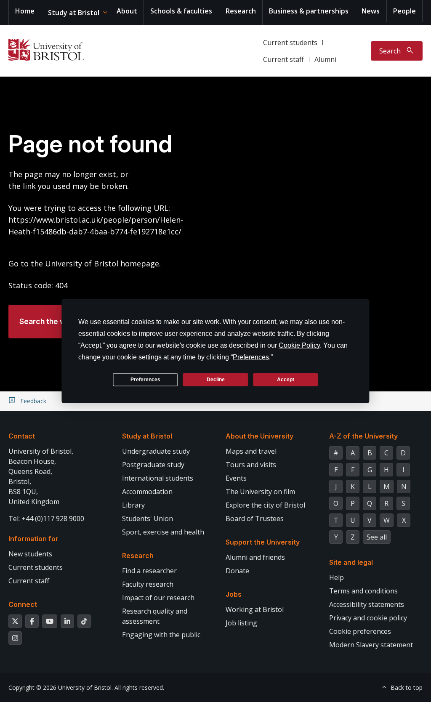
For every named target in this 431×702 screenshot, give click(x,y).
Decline (216, 379)
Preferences (145, 379)
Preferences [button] (251, 357)
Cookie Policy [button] (299, 345)
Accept (285, 379)
